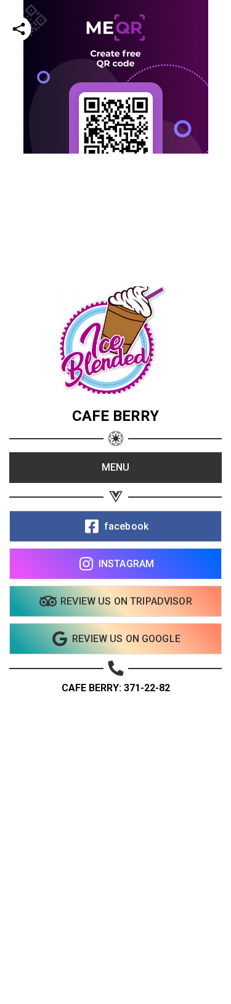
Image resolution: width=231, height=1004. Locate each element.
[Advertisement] (115, 269)
